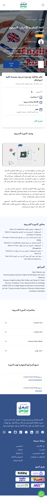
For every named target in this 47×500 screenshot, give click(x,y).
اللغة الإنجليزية (39, 35)
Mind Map (38, 391)
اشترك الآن (38, 121)
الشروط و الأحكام (17, 457)
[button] (4, 5)
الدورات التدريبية (31, 19)
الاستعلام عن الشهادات (37, 457)
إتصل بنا (42, 450)
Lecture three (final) (35, 341)
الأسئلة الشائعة (18, 460)
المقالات (20, 450)
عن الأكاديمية (41, 446)
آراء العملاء (19, 453)
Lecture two (38, 332)
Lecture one (38, 323)
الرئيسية (41, 19)
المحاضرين (19, 446)
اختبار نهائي (38, 351)
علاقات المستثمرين (39, 453)
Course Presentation (35, 380)
